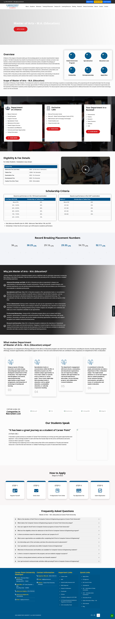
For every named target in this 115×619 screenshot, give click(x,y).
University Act (86, 585)
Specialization (88, 61)
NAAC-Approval (64, 585)
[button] (6, 251)
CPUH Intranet (86, 603)
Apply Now (104, 75)
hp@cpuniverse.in (19, 1)
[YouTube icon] (92, 615)
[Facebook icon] (91, 615)
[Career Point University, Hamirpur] (12, 6)
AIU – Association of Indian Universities (89, 589)
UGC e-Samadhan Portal (66, 604)
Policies (63, 594)
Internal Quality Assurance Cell (68, 582)
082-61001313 (52, 576)
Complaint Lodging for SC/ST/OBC (69, 597)
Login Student (107, 1)
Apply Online (90, 1)
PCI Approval (86, 579)
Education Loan (104, 61)
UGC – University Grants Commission (88, 593)
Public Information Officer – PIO (90, 600)
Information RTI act (87, 597)
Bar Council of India (87, 582)
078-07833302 (9, 1)
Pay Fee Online (98, 1)
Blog (84, 606)
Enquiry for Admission (66, 588)
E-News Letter (64, 576)
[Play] (85, 169)
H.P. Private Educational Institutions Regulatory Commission (69, 601)
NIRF (62, 579)
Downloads (63, 591)
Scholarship (72, 75)
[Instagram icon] (94, 615)
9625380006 (20, 596)
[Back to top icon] (98, 615)
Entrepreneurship (88, 75)
